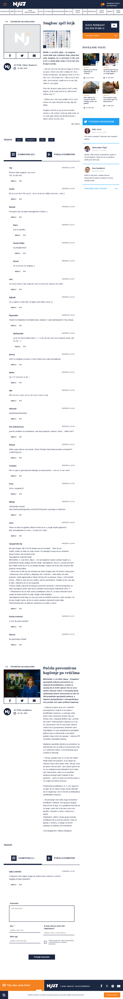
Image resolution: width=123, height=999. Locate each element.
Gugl (41, 11)
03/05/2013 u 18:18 (68, 522)
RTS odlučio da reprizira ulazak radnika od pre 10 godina (90, 100)
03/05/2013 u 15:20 (68, 315)
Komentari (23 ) (26, 154)
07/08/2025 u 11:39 (68, 871)
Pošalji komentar (64, 154)
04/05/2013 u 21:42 (68, 634)
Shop (12, 11)
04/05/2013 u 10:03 (68, 543)
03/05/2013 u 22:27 (68, 224)
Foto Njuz (78, 11)
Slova (42, 140)
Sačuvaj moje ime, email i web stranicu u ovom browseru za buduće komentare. (61, 942)
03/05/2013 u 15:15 (68, 297)
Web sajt (14, 937)
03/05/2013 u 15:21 (68, 354)
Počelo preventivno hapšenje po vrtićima (90, 71)
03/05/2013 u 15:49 (68, 426)
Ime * (12, 926)
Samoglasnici (31, 140)
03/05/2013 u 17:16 (68, 501)
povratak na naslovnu (22, 22)
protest (19, 140)
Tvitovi (18, 11)
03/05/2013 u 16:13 (68, 444)
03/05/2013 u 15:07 (68, 279)
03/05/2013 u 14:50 (68, 167)
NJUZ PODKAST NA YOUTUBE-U (95, 27)
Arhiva (110, 11)
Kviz (85, 11)
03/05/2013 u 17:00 (68, 483)
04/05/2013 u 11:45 (68, 243)
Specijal (69, 11)
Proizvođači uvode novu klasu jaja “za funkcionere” (110, 99)
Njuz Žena (101, 11)
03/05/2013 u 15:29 (68, 390)
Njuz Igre (118, 11)
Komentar (14, 903)
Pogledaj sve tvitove (95, 188)
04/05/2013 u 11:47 (68, 616)
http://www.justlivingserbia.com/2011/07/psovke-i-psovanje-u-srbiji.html (37, 509)
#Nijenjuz (92, 11)
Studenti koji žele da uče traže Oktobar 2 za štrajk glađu (110, 71)
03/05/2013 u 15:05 (68, 333)
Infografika (58, 11)
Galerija (48, 11)
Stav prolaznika (30, 11)
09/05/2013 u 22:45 (68, 261)
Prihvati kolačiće (112, 995)
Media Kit (70, 986)
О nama (63, 986)
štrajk (51, 140)
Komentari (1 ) (26, 858)
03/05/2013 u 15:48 (68, 408)
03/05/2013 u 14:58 (68, 206)
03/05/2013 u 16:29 (68, 465)
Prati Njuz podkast (92, 35)
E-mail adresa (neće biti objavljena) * (54, 927)
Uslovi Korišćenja (82, 986)
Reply (13, 181)
